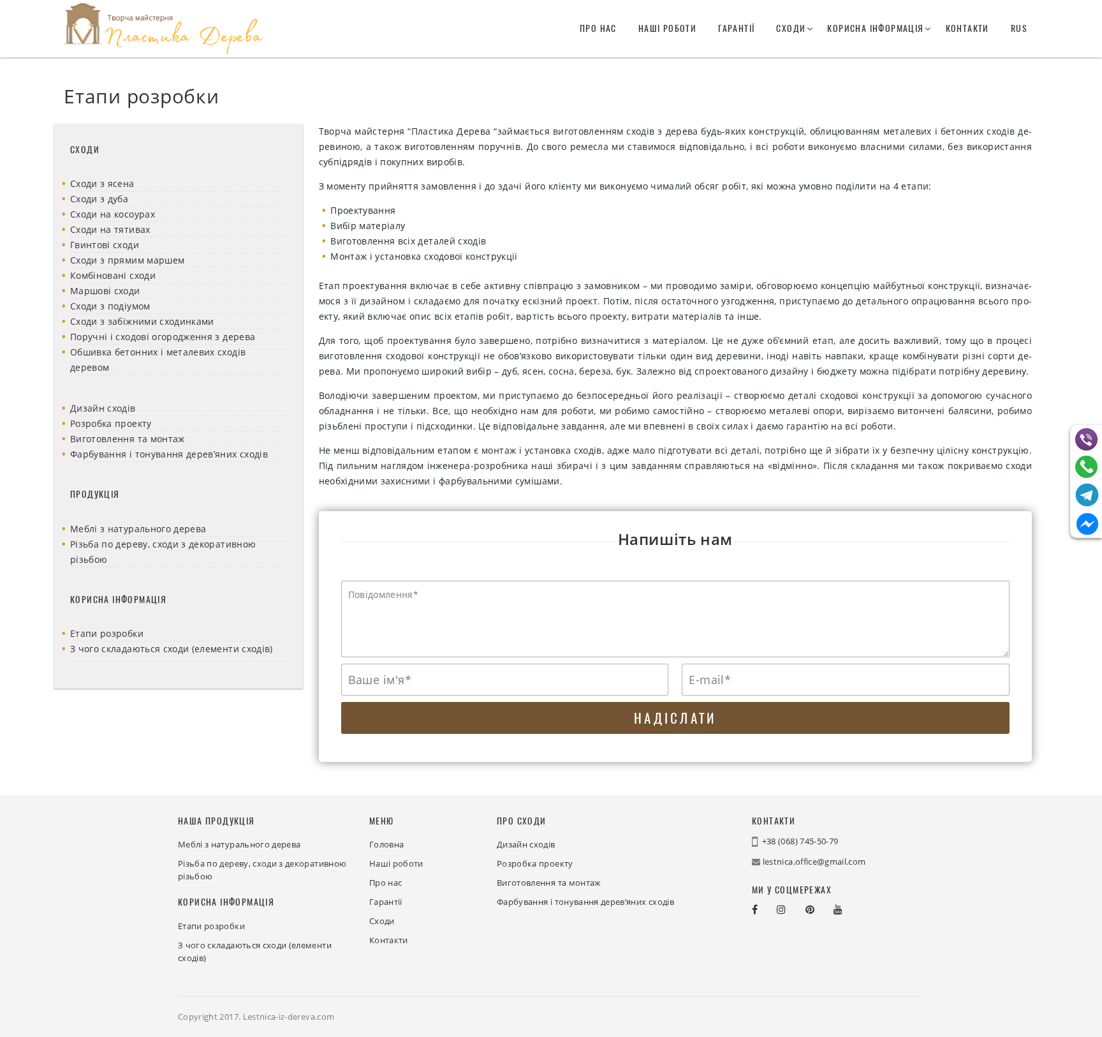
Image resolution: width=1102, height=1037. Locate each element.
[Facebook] (764, 909)
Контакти (967, 28)
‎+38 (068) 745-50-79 (800, 841)
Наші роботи (667, 28)
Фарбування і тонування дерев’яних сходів (169, 454)
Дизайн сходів (103, 408)
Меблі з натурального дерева (138, 529)
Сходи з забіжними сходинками (142, 321)
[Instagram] (791, 909)
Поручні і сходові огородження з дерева (162, 337)
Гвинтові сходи (104, 245)
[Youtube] (848, 909)
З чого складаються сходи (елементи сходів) (171, 649)
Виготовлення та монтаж (127, 439)
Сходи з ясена (102, 183)
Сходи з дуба (99, 199)
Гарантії (736, 28)
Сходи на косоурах (112, 214)
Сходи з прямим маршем (127, 260)
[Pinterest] (819, 909)
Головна (386, 844)
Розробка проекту (111, 423)
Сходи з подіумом (110, 306)
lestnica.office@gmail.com (814, 861)
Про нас (598, 28)
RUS (1019, 28)
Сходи (790, 28)
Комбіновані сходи (113, 275)
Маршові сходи (105, 291)
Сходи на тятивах (110, 229)
